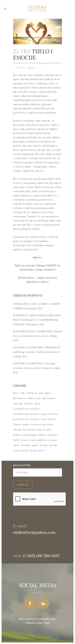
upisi (35, 445)
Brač (16, 393)
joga (43, 414)
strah (31, 440)
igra (37, 403)
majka (26, 424)
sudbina (41, 440)
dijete (48, 393)
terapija (52, 440)
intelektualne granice (26, 414)
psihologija (29, 434)
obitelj (17, 429)
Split (16, 440)
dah (41, 393)
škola (33, 450)
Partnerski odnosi (33, 429)
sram (23, 440)
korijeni (34, 419)
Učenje (43, 445)
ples (49, 429)
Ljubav (17, 424)
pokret (17, 434)
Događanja (42, 63)
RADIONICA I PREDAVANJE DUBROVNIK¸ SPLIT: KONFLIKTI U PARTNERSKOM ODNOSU (37, 320)
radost (42, 434)
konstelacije (20, 419)
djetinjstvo (20, 398)
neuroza (36, 424)
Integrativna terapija (26, 408)
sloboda (52, 434)
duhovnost (48, 398)
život (41, 450)
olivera (57, 63)
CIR (22, 393)
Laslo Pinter (48, 419)
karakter (52, 414)
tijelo (16, 445)
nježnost (47, 424)
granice (28, 403)
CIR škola (31, 393)
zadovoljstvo (21, 450)
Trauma (26, 445)
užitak (53, 445)
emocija (18, 403)
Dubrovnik (34, 398)
